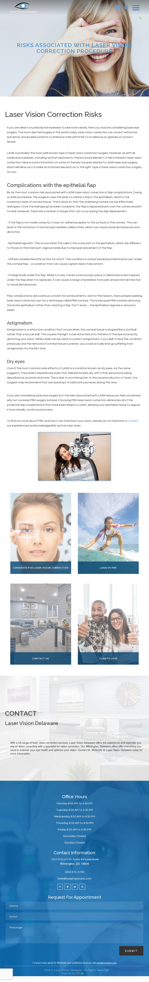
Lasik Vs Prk (108, 567)
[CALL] (126, 7)
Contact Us (40, 658)
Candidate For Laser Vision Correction (41, 567)
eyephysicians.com (106, 963)
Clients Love (108, 658)
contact (133, 420)
